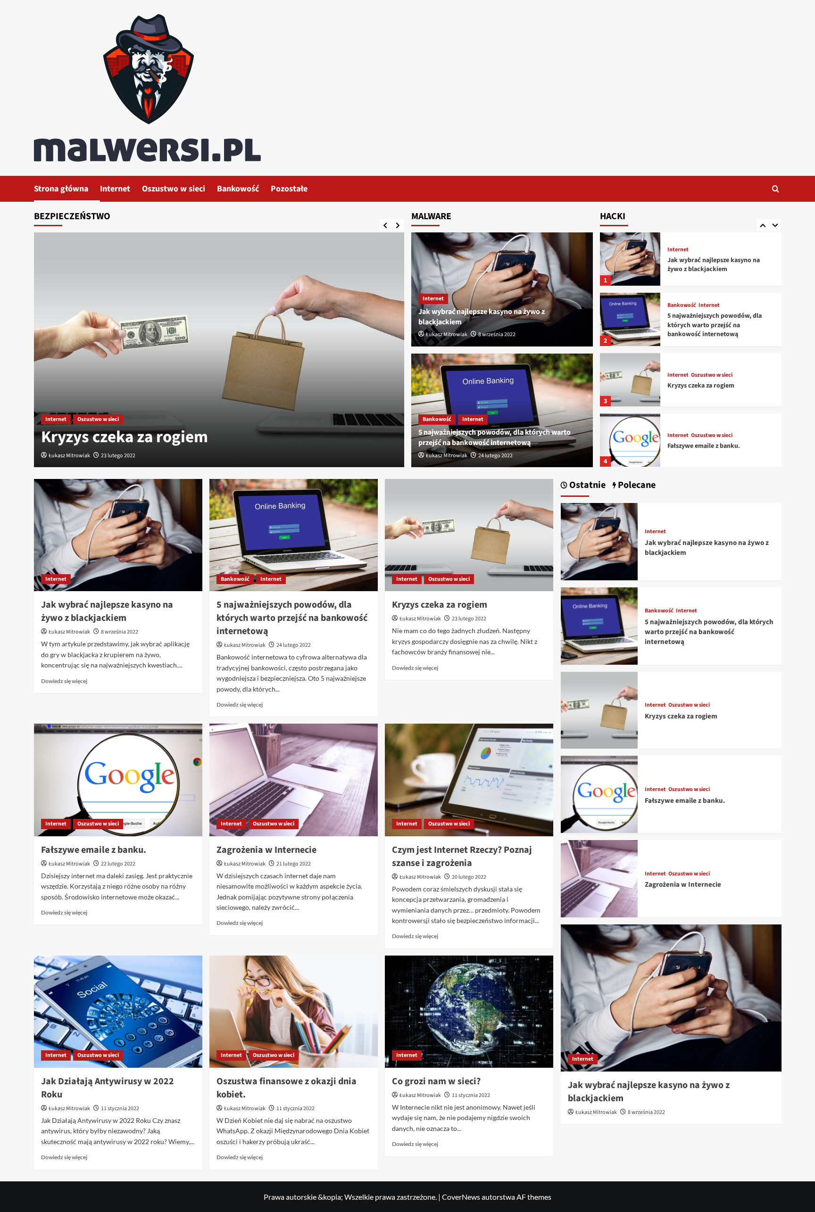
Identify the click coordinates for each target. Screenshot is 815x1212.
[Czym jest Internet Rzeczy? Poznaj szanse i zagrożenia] (469, 780)
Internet (115, 189)
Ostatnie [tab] (586, 485)
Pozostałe (289, 189)
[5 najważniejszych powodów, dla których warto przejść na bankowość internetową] (630, 319)
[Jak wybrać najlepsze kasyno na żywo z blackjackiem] (630, 259)
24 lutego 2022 (495, 456)
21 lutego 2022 (293, 864)
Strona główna (61, 189)
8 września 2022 (497, 334)
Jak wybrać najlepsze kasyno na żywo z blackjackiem (713, 265)
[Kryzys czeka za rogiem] (219, 349)
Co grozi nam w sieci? (436, 1081)
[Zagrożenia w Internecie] (293, 780)
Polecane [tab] (636, 485)
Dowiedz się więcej (64, 680)
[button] (776, 189)
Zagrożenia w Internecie (266, 850)
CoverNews (461, 1196)
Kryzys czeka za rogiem (124, 437)
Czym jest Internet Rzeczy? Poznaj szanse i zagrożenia (462, 856)
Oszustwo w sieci (173, 189)
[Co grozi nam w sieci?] (469, 1012)
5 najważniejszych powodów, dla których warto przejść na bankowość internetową (494, 437)
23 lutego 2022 (118, 456)
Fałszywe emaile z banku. (703, 446)
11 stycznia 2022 (120, 1109)
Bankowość (238, 189)
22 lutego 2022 (118, 864)
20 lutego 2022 (469, 877)
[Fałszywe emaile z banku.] (630, 440)
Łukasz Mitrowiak (69, 456)
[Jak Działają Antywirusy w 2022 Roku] (118, 1012)
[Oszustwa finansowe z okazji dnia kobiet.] (293, 1012)
